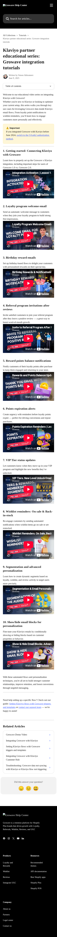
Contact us (7, 926)
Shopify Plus (36, 883)
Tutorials (22, 35)
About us (6, 909)
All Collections (9, 35)
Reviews (6, 877)
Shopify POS (36, 888)
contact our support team (30, 707)
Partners (6, 915)
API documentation (39, 871)
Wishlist (6, 871)
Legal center (8, 920)
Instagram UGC (9, 883)
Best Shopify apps (38, 877)
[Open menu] (51, 5)
